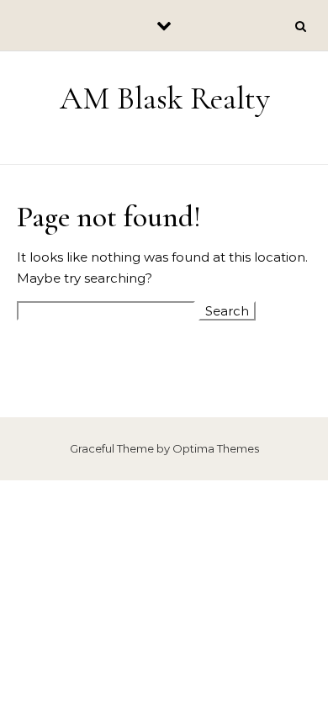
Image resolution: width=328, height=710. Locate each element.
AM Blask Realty (165, 98)
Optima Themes (215, 448)
